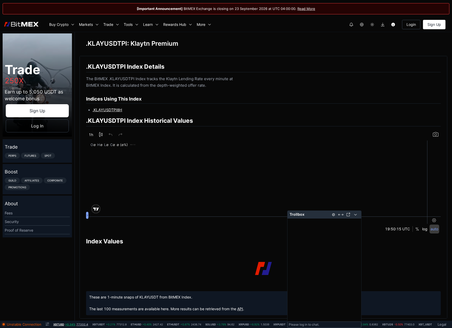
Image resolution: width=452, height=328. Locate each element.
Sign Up (434, 24)
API (240, 309)
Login (411, 24)
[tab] (70, 324)
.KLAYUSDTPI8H (107, 110)
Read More (306, 9)
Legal (442, 324)
